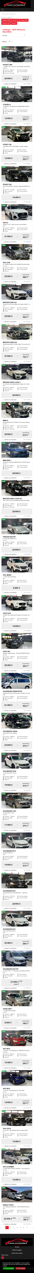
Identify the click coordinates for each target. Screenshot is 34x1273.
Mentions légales (17, 1250)
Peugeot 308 (5, 23)
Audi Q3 (14, 23)
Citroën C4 (15, 20)
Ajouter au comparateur (10, 84)
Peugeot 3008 (6, 20)
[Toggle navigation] (2, 9)
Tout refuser (21, 1268)
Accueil (17, 1247)
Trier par (4, 35)
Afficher (4, 41)
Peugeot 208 (23, 20)
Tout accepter (9, 1268)
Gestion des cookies (17, 1253)
